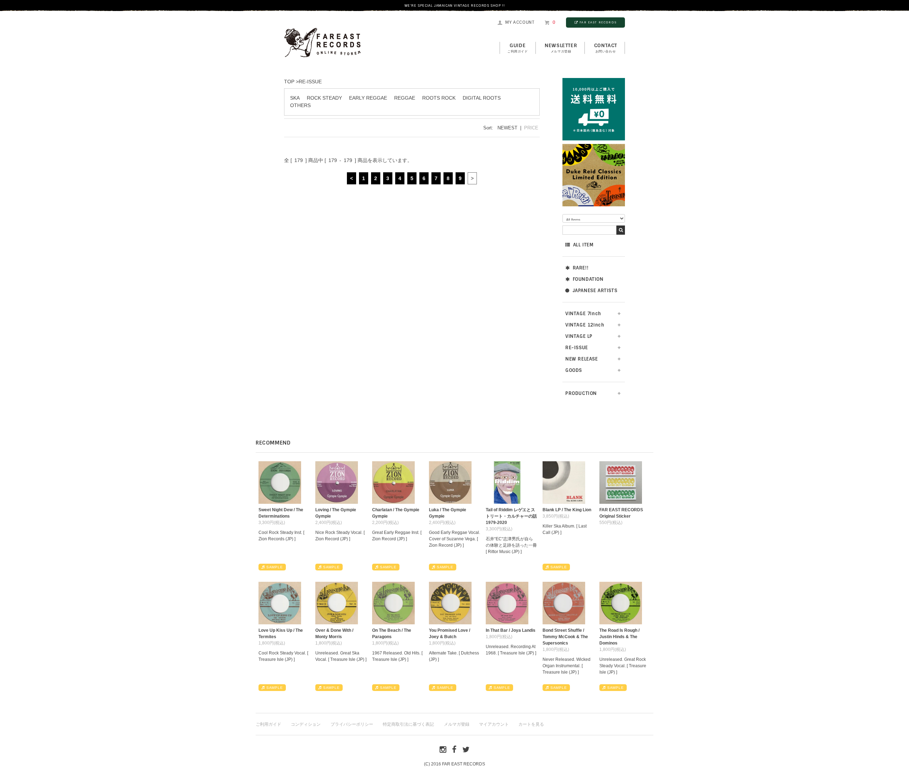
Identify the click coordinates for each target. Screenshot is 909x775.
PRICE (531, 127)
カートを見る (531, 724)
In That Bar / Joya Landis (510, 630)
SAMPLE (274, 567)
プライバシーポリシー (352, 724)
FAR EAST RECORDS (597, 22)
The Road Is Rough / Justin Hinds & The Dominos (619, 637)
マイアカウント (494, 724)
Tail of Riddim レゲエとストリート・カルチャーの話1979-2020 (511, 516)
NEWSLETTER (561, 48)
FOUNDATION (588, 279)
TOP (289, 81)
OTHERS (300, 105)
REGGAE (404, 98)
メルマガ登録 (456, 724)
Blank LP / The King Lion (567, 509)
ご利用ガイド (268, 724)
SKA (295, 98)
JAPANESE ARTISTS (594, 291)
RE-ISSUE (310, 81)
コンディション (306, 724)
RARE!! (581, 268)
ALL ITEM (583, 245)
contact (605, 48)
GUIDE (517, 48)
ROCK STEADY (324, 98)
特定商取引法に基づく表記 (408, 724)
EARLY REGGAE (368, 98)
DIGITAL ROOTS (482, 98)
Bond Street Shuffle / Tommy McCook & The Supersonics (565, 637)
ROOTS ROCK (439, 98)
